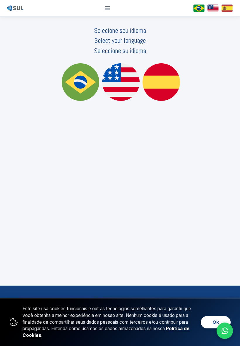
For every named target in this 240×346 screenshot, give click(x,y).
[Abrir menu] (107, 8)
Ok (215, 322)
